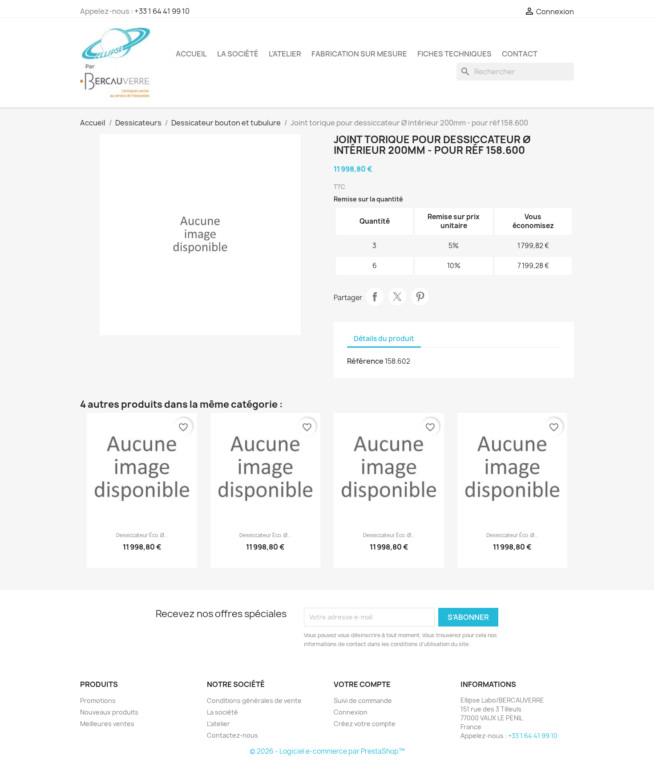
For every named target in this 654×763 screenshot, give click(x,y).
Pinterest (420, 296)
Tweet (397, 296)
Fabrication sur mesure (359, 54)
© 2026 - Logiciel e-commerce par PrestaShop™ (327, 751)
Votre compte (362, 684)
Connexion (350, 712)
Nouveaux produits (109, 712)
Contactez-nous (232, 735)
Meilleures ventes (107, 723)
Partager (375, 296)
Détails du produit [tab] (384, 338)
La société (237, 54)
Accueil (191, 54)
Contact (519, 54)
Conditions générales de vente (254, 700)
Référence (365, 361)
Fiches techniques (454, 54)
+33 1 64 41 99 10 (162, 11)
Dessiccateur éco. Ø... (142, 535)
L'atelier (285, 54)
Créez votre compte (365, 723)
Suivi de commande (363, 700)
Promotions (98, 700)
